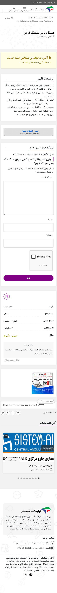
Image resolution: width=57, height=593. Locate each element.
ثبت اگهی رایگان (14, 11)
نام (50, 219)
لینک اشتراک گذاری (45, 401)
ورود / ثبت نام (49, 2)
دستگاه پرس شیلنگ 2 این (39, 32)
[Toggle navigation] (4, 11)
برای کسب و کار (42, 17)
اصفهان (49, 36)
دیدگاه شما (46, 177)
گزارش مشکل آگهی (10, 360)
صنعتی (41, 21)
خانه (51, 17)
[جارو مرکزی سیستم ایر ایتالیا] (28, 448)
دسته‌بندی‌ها (25, 11)
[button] (28, 79)
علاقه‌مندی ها (35, 2)
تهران (49, 448)
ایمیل (49, 235)
